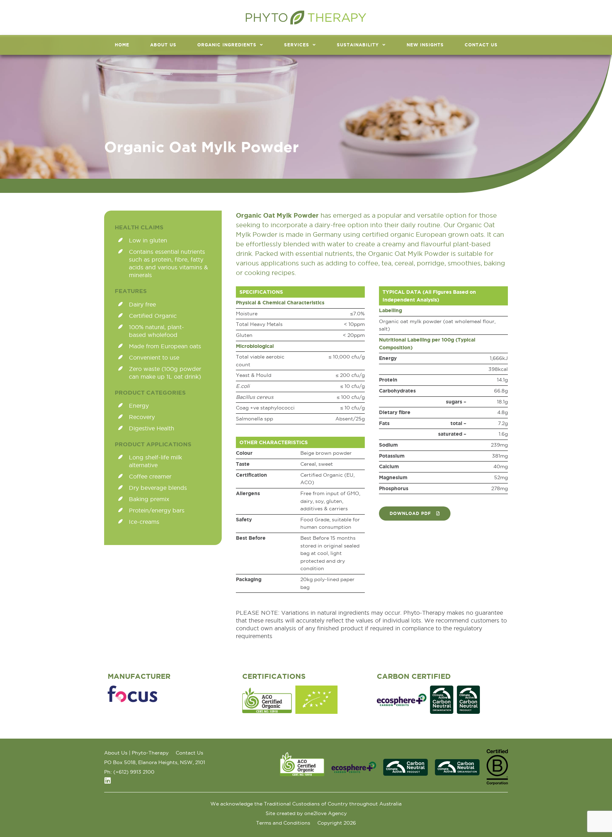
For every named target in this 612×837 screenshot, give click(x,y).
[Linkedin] (107, 780)
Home (122, 44)
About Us (163, 44)
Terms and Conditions (283, 823)
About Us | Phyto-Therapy (136, 753)
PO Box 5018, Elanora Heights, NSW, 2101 (154, 762)
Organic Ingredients (226, 44)
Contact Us (481, 44)
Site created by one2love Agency (306, 813)
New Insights (425, 44)
